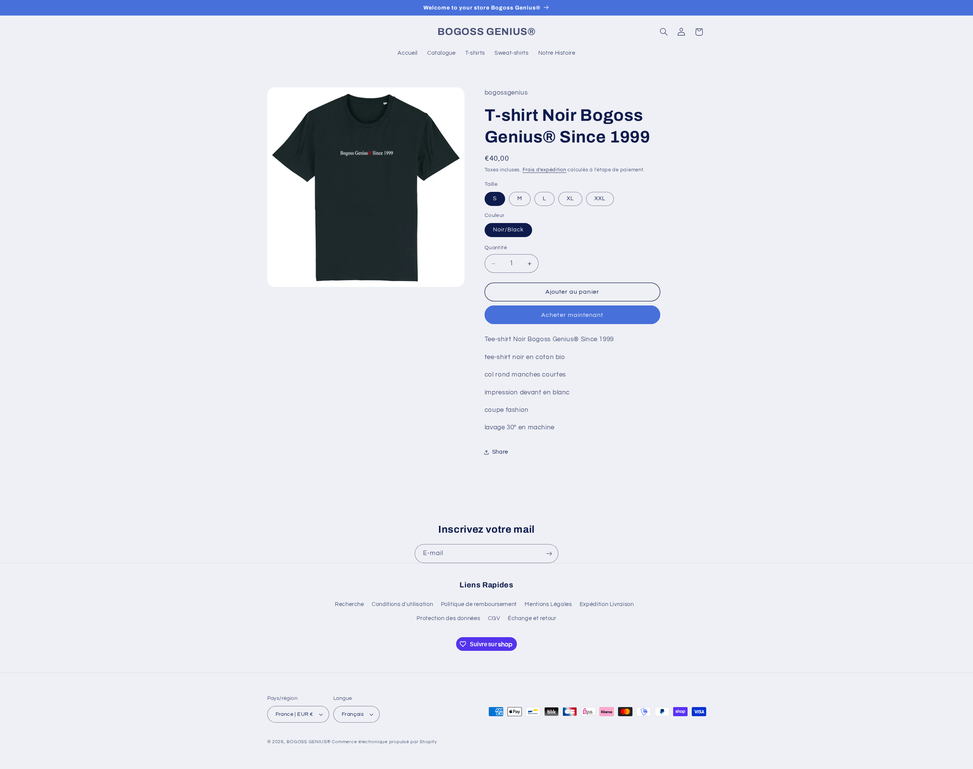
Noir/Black (508, 230)
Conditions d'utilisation (402, 604)
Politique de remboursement (479, 604)
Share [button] (500, 452)
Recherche (349, 604)
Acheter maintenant (572, 315)
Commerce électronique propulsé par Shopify (384, 742)
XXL (599, 199)
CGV (494, 618)
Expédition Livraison (607, 604)
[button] (663, 32)
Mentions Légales (548, 604)
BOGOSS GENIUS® (308, 742)
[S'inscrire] (549, 553)
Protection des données (448, 618)
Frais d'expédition (544, 170)
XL (570, 199)
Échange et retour (532, 618)
